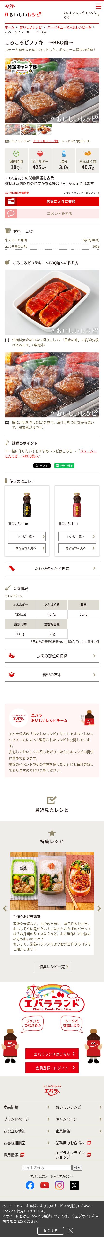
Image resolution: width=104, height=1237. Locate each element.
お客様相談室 (14, 1143)
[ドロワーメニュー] (98, 6)
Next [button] (99, 908)
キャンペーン (66, 1119)
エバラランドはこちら (52, 1054)
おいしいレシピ (68, 1107)
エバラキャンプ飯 (45, 141)
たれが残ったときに (52, 568)
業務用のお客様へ (70, 1143)
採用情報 (11, 1154)
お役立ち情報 (14, 1131)
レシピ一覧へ (26, 536)
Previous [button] (5, 908)
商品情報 (11, 1107)
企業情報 (63, 1131)
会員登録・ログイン (52, 1068)
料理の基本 (52, 674)
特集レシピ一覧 (52, 966)
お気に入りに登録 (60, 201)
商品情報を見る (26, 548)
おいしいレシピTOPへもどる (80, 15)
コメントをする (59, 213)
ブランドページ (16, 1119)
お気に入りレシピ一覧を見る (80, 193)
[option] (52, 903)
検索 (77, 1167)
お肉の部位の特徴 (52, 656)
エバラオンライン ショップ (70, 1155)
